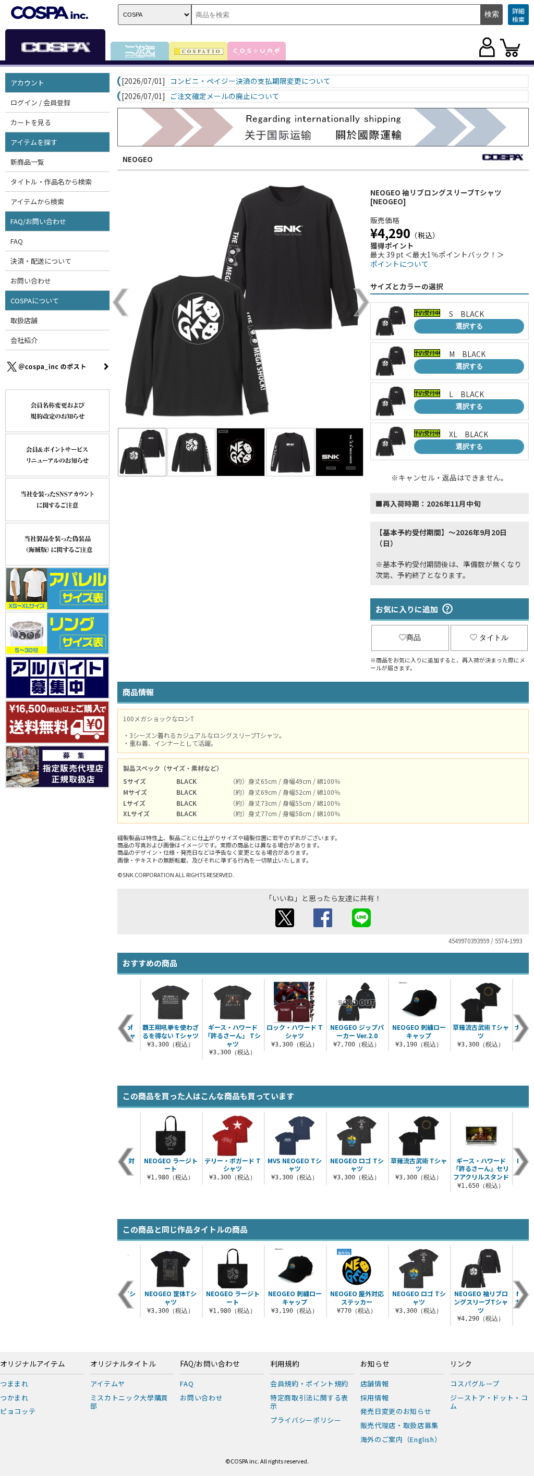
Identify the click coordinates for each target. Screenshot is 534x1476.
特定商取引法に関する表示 (309, 1402)
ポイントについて (399, 264)
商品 (413, 637)
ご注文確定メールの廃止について (225, 96)
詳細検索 (518, 14)
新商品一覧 (27, 162)
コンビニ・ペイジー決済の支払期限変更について (250, 81)
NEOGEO (138, 159)
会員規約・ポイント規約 (309, 1383)
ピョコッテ (17, 1411)
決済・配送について (40, 261)
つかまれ (14, 1398)
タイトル (493, 637)
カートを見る (30, 122)
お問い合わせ (30, 281)
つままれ (14, 1383)
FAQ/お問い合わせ (210, 1364)
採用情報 (374, 1398)
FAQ (16, 241)
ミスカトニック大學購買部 (129, 1402)
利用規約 (284, 1364)
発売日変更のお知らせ (396, 1411)
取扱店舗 (24, 320)
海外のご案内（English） (401, 1439)
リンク (461, 1364)
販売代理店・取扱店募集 (399, 1425)
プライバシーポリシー (306, 1420)
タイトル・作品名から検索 (51, 182)
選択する (469, 326)
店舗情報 (374, 1383)
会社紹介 (24, 340)
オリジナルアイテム (32, 1364)
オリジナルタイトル (123, 1364)
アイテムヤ (107, 1383)
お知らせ (375, 1364)
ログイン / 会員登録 (40, 102)
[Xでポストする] (284, 924)
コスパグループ (475, 1383)
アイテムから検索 (37, 201)
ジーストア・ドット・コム (489, 1402)
